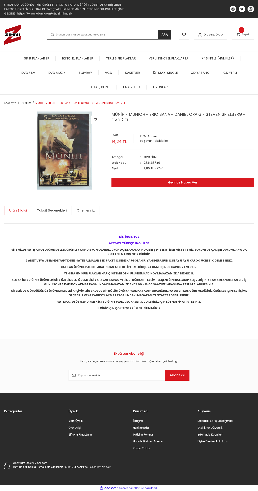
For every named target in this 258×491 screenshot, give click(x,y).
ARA (164, 34)
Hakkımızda (141, 428)
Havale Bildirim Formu (148, 441)
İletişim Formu (143, 435)
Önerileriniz (86, 210)
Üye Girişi (75, 428)
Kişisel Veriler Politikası (213, 441)
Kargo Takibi (141, 448)
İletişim (138, 421)
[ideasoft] (108, 488)
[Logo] (12, 35)
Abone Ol (177, 375)
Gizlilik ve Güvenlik (210, 428)
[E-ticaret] (128, 488)
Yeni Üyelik (76, 421)
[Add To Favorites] (95, 120)
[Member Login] (200, 35)
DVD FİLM (150, 157)
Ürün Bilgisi (18, 210)
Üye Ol (219, 34)
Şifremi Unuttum (80, 435)
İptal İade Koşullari (210, 435)
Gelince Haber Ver (182, 182)
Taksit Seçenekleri (52, 210)
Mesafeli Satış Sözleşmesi (215, 421)
